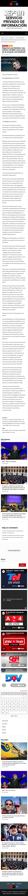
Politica (10, 45)
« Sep (12, 715)
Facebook (18, 883)
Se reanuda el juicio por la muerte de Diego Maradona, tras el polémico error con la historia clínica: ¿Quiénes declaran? (14, 844)
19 (14, 706)
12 (14, 703)
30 (3, 712)
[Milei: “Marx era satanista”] (14, 451)
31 (6, 712)
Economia (4, 723)
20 (17, 706)
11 (10, 703)
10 (6, 703)
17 (6, 706)
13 (17, 703)
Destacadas (5, 45)
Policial (4, 726)
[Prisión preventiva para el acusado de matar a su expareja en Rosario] (14, 805)
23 (3, 709)
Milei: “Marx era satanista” (9, 461)
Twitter (13, 883)
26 (14, 709)
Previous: (13, 421)
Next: (14, 430)
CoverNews (15, 893)
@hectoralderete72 (14, 550)
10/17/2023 (5, 54)
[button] (2, 33)
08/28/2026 (5, 463)
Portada (4, 732)
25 (10, 709)
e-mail (8, 883)
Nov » (15, 715)
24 (6, 709)
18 (10, 706)
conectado (18, 531)
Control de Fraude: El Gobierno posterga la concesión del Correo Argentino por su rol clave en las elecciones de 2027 (14, 763)
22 (25, 706)
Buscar (3, 559)
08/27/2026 (5, 491)
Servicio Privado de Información (14, 22)
